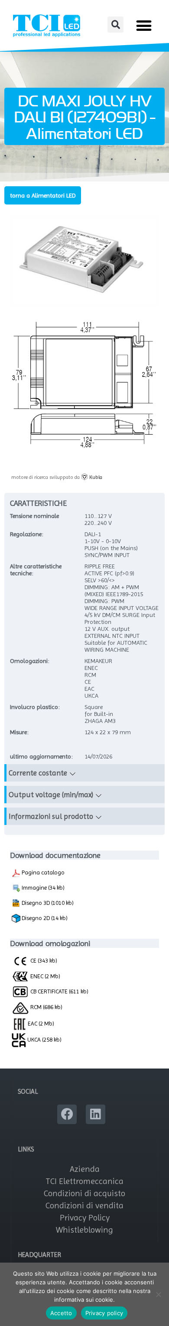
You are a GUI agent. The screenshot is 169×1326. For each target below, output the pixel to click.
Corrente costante (38, 773)
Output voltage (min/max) (51, 794)
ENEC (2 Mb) (44, 976)
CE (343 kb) (43, 960)
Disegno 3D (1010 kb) (47, 902)
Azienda (85, 1169)
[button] (115, 24)
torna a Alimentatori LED (42, 195)
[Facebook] (67, 1114)
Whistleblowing (84, 1230)
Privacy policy (104, 1313)
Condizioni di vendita (85, 1206)
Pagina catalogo (42, 872)
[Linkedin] (95, 1114)
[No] (158, 1294)
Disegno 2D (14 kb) (44, 917)
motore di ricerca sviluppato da (56, 477)
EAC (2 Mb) (40, 1023)
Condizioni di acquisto (84, 1193)
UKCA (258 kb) (44, 1039)
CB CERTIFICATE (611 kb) (58, 991)
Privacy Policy (85, 1218)
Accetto (61, 1313)
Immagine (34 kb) (42, 887)
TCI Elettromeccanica (85, 1181)
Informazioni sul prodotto (51, 816)
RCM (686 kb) (45, 1006)
